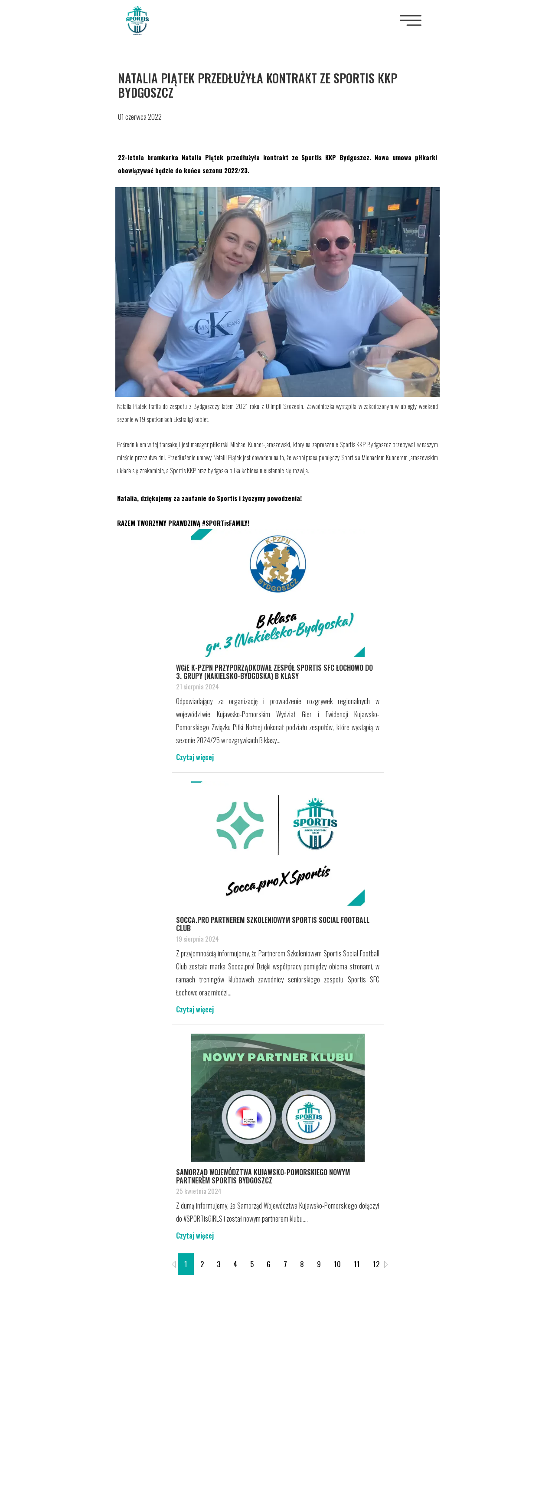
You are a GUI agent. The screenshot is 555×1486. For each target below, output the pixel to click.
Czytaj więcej (195, 757)
